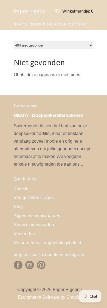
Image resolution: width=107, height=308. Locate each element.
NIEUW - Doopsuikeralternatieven (48, 115)
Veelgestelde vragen (34, 197)
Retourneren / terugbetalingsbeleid (47, 242)
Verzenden (24, 233)
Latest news (25, 105)
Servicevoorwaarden (34, 224)
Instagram (29, 265)
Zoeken (21, 188)
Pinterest (41, 265)
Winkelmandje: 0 (77, 11)
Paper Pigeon (30, 11)
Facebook (18, 265)
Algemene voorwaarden (37, 215)
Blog (18, 206)
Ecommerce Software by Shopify (49, 297)
